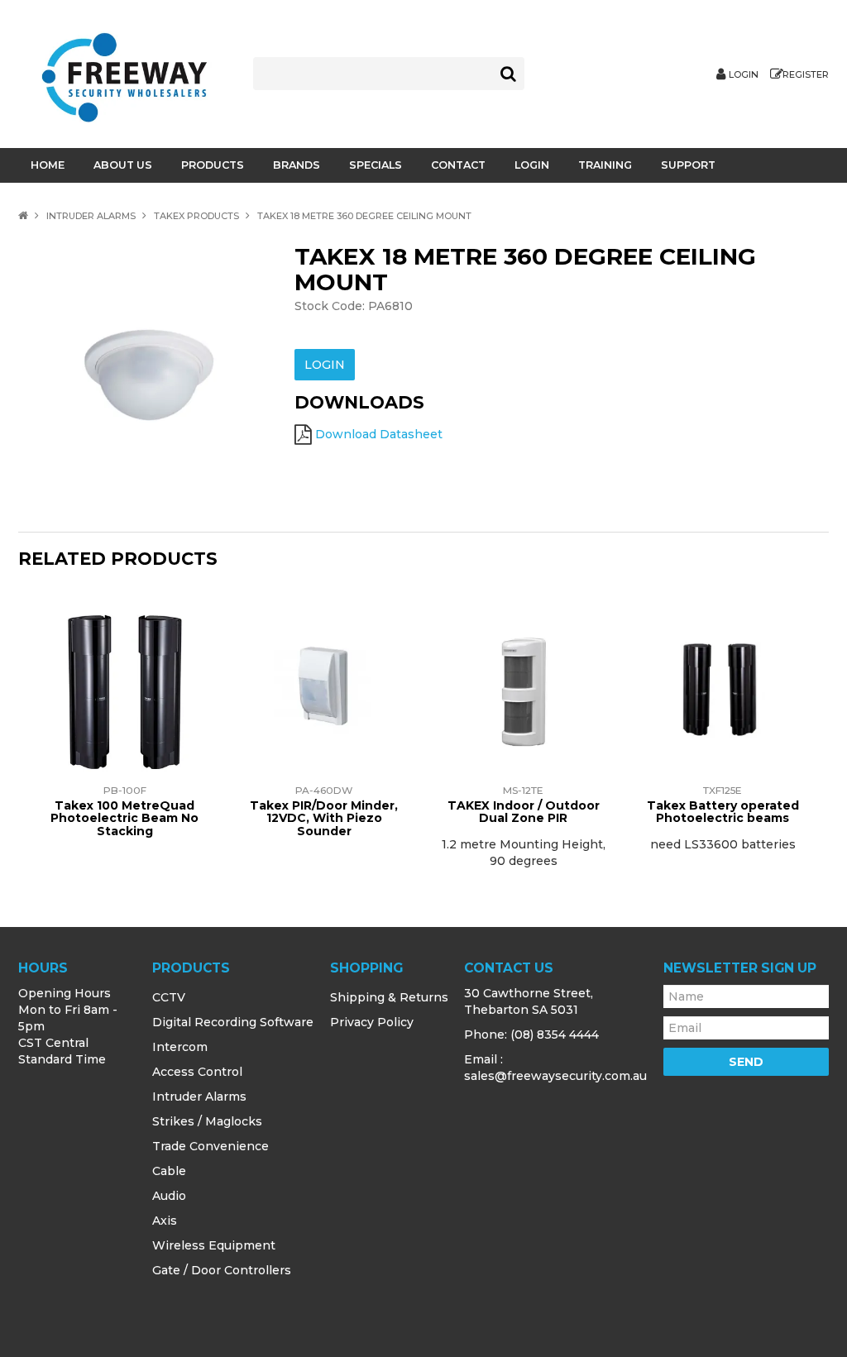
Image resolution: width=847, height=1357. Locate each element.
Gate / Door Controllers (221, 1270)
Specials (375, 165)
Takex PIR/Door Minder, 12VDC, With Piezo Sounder (324, 818)
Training (605, 165)
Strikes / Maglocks (207, 1121)
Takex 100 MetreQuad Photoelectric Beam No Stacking (124, 818)
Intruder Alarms (91, 216)
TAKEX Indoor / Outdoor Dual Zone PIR (523, 811)
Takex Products (196, 216)
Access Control (197, 1071)
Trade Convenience (210, 1146)
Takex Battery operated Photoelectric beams (723, 811)
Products (212, 165)
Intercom (180, 1046)
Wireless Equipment (213, 1245)
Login (743, 74)
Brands (296, 165)
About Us (122, 165)
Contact (458, 165)
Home (48, 165)
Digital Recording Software (232, 1022)
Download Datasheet (379, 434)
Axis (164, 1220)
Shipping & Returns (389, 997)
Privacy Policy (372, 1022)
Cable (169, 1170)
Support (688, 165)
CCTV (168, 997)
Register (805, 74)
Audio (169, 1195)
